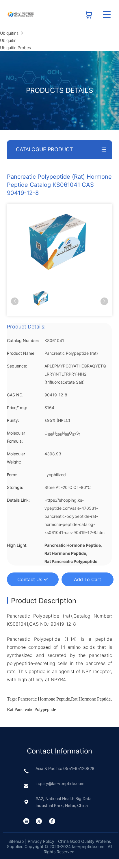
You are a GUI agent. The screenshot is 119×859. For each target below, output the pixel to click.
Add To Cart (87, 579)
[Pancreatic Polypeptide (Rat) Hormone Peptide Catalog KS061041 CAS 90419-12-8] (57, 241)
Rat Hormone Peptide (91, 699)
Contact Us (29, 579)
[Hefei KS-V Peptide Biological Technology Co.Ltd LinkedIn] (26, 821)
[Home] (20, 14)
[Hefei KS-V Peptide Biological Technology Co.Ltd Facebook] (52, 821)
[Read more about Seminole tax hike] (88, 16)
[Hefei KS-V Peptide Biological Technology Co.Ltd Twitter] (39, 821)
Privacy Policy (41, 841)
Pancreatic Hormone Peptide (44, 699)
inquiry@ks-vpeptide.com (60, 783)
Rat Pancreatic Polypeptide (31, 709)
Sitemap (16, 841)
